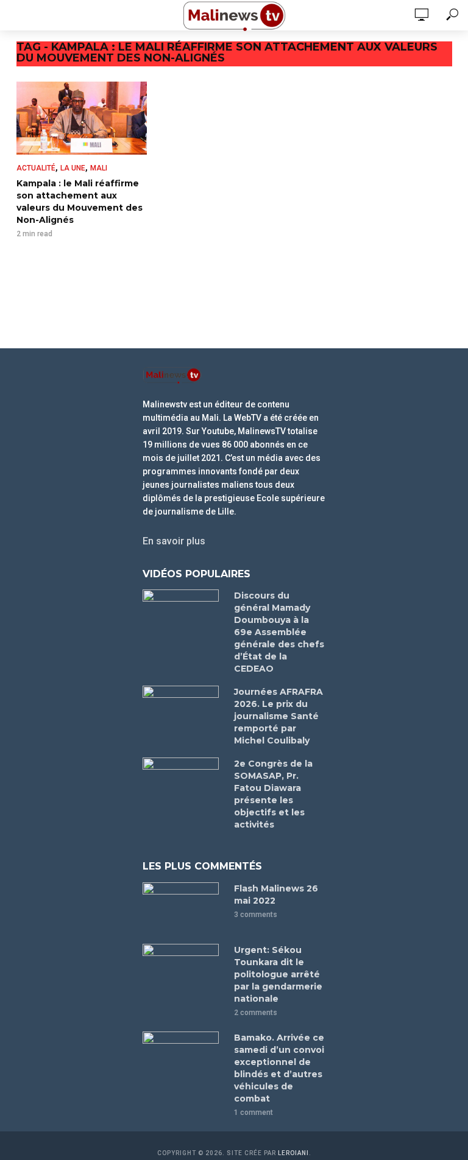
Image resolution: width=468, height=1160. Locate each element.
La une (72, 168)
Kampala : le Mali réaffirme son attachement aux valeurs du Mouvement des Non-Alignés (79, 201)
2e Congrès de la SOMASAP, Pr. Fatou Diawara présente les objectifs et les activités (273, 794)
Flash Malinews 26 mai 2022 (276, 894)
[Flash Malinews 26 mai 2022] (183, 907)
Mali (98, 168)
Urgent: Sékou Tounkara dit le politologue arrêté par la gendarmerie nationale (278, 974)
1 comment (253, 1112)
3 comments (255, 914)
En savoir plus (174, 541)
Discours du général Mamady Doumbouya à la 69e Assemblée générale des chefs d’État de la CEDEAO (279, 632)
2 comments (255, 1012)
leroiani (293, 1153)
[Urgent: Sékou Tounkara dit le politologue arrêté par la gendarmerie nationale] (183, 969)
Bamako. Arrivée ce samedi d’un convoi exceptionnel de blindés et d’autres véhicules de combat (279, 1068)
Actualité (35, 168)
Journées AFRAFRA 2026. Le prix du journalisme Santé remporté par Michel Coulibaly (278, 716)
